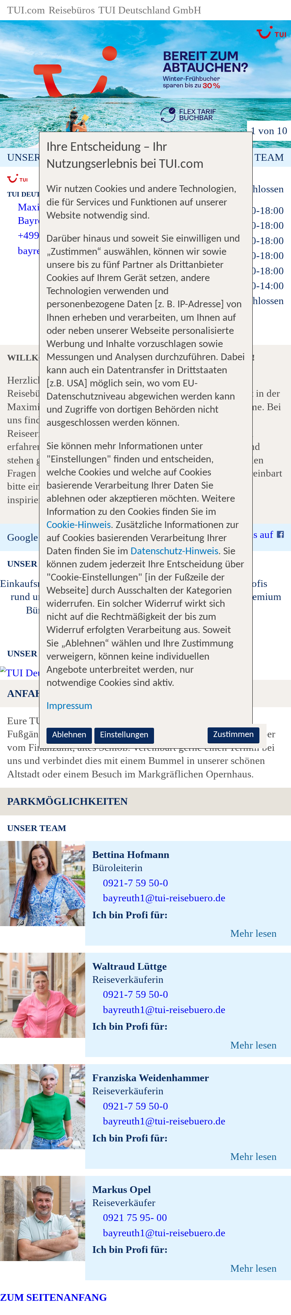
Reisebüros (72, 10)
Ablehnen (69, 735)
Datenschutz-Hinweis (174, 552)
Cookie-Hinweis (78, 525)
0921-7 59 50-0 (135, 882)
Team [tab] (269, 157)
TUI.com (26, 10)
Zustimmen (233, 734)
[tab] (145, 801)
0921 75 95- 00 (135, 1217)
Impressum (69, 706)
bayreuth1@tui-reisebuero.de (164, 897)
